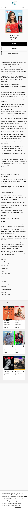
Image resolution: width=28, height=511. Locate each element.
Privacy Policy (14, 495)
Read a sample (14, 48)
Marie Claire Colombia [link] (8, 346)
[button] (14, 44)
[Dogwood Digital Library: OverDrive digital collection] (14, 3)
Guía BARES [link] (7, 320)
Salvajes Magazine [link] (19, 320)
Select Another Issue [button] (13, 53)
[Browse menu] (25, 7)
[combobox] (11, 7)
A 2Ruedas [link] (17, 371)
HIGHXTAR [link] (17, 346)
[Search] (2, 7)
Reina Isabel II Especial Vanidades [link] (8, 371)
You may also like (6, 303)
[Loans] (23, 7)
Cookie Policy (18, 507)
